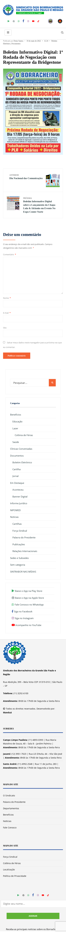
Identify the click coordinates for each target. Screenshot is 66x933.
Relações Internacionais (24, 551)
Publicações (18, 544)
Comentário (9, 254)
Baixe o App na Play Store (28, 590)
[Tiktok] (38, 21)
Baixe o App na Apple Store (29, 597)
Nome (7, 298)
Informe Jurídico (18, 503)
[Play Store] (9, 21)
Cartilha (16, 469)
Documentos (16, 44)
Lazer (15, 428)
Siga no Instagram (24, 618)
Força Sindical (19, 530)
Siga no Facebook (22, 611)
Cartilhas (17, 523)
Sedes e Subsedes (19, 557)
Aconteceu (17, 489)
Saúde (15, 442)
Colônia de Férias (24, 435)
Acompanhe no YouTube (28, 625)
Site (4, 327)
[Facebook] (23, 21)
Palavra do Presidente (23, 537)
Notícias (14, 516)
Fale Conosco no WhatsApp (29, 604)
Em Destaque (17, 482)
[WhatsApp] (18, 21)
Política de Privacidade (14, 875)
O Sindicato (9, 795)
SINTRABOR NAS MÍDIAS (23, 571)
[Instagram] (28, 21)
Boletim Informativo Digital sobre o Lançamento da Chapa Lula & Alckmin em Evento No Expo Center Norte (39, 205)
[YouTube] (33, 21)
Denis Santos (18, 41)
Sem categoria (17, 564)
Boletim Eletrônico (22, 462)
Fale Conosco (9, 827)
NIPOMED (15, 510)
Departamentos (11, 808)
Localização (9, 869)
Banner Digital (19, 496)
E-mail (7, 312)
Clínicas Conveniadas (21, 448)
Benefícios (15, 414)
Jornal (15, 476)
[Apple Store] (14, 21)
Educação (17, 421)
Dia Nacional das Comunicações (26, 177)
